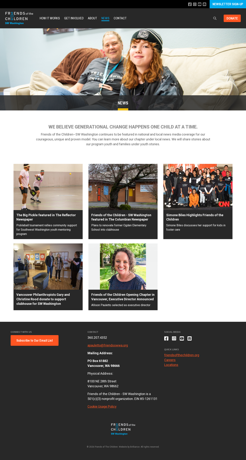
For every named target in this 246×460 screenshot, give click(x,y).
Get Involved (74, 18)
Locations (171, 365)
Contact (120, 18)
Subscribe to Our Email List (34, 340)
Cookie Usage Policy (102, 406)
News (105, 18)
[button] (214, 18)
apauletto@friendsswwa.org (108, 345)
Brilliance (135, 447)
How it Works (50, 18)
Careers (170, 360)
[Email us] (204, 4)
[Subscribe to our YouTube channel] (199, 4)
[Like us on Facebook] (190, 4)
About (92, 18)
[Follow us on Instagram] (194, 4)
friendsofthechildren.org (181, 355)
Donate (232, 18)
